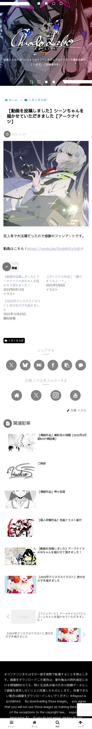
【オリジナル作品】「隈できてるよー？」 (64, 278)
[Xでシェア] (11, 365)
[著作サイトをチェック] (16, 395)
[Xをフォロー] (36, 395)
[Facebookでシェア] (52, 365)
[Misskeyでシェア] (39, 365)
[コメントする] (80, 365)
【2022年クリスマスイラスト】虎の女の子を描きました (21, 305)
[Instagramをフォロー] (55, 395)
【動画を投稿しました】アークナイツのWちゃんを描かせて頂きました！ (21, 280)
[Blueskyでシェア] (25, 365)
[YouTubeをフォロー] (75, 395)
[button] (66, 365)
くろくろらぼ (16, 340)
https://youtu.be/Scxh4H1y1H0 (53, 248)
